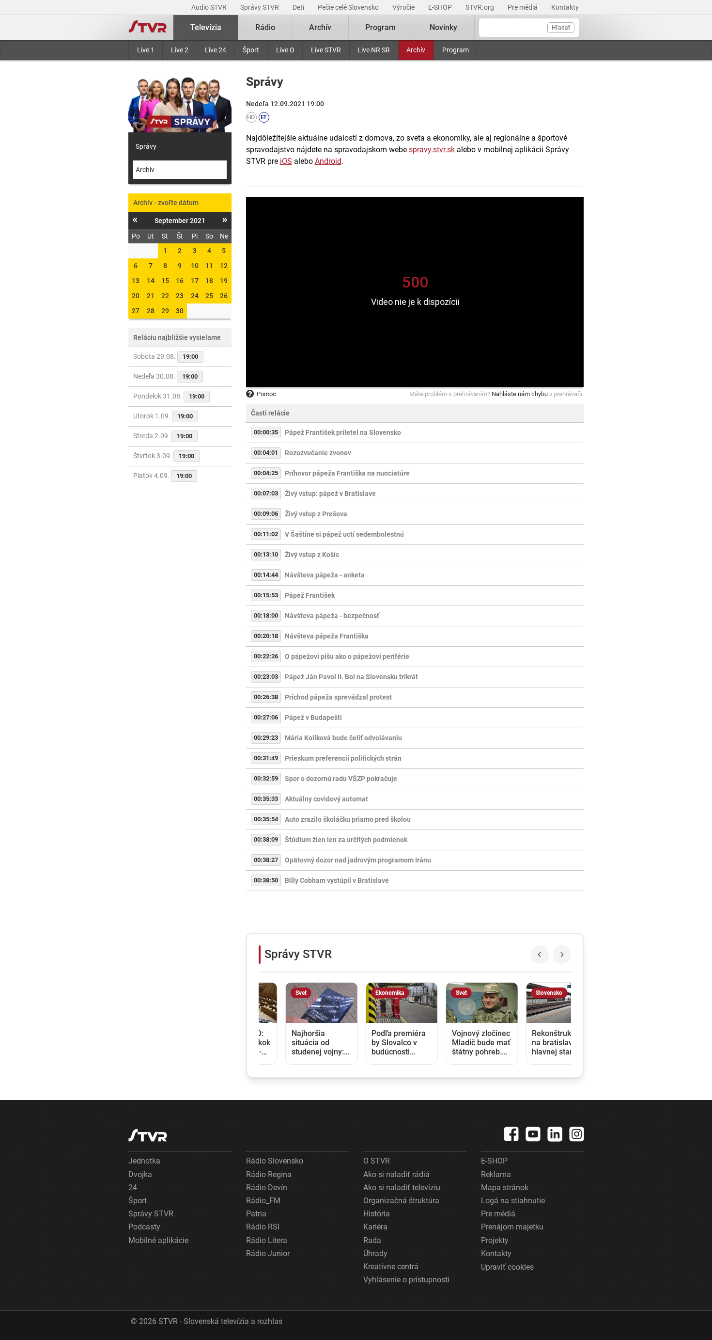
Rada (372, 1240)
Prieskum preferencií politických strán (343, 758)
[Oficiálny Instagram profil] (577, 1134)
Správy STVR (260, 7)
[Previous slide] (539, 954)
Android (328, 161)
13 (135, 281)
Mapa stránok (504, 1187)
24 (195, 296)
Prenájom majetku (512, 1226)
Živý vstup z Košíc (312, 554)
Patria (256, 1213)
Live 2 (179, 50)
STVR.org (480, 7)
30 (180, 311)
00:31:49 (266, 758)
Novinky (443, 27)
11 (209, 266)
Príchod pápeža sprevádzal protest (338, 697)
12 (224, 266)
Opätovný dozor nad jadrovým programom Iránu (358, 860)
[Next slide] (562, 954)
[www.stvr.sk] (147, 1135)
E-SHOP (440, 7)
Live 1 (146, 50)
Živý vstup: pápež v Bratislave (330, 493)
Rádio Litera (266, 1240)
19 (224, 281)
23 (180, 296)
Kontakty (565, 7)
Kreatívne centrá (390, 1266)
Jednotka (144, 1160)
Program (455, 50)
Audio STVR (209, 7)
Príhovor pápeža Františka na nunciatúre (347, 473)
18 (209, 281)
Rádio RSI (262, 1226)
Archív (415, 50)
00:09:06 (266, 513)
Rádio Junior (268, 1253)
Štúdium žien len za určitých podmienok (346, 840)
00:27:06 (266, 717)
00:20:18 (266, 635)
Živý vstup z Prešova (316, 514)
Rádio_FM (263, 1200)
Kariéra (375, 1226)
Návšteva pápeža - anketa (325, 575)
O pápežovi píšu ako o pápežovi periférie (347, 656)
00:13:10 (266, 554)
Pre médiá (523, 7)
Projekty (495, 1240)
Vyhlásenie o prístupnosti (406, 1279)
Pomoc (266, 394)
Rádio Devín (266, 1187)
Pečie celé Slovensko (349, 7)
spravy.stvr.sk (432, 149)
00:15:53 (266, 595)
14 (151, 281)
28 (151, 311)
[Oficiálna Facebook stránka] (511, 1134)
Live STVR (326, 50)
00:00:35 (266, 432)
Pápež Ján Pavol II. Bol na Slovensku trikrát (351, 677)
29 (165, 311)
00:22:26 (266, 656)
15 (165, 281)
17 (195, 281)
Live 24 (215, 50)
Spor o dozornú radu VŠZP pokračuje (341, 778)
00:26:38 (266, 697)
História (376, 1213)
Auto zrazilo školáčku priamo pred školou (348, 819)
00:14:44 (266, 574)
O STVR (376, 1160)
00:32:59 (266, 778)
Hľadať (561, 27)
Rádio (265, 27)
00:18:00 (266, 615)
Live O (285, 50)
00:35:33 (266, 798)
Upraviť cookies (507, 1267)
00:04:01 (266, 452)
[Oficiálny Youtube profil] (533, 1134)
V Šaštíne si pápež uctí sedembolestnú (344, 534)
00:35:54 (266, 819)
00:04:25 (266, 473)
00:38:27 (266, 859)
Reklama (496, 1174)
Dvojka (140, 1174)
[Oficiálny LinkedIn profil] (555, 1134)
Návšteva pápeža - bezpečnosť (332, 616)
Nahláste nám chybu (520, 394)
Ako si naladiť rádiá (396, 1174)
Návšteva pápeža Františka (327, 636)
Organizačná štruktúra (401, 1200)
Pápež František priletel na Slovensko (343, 432)
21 (151, 296)
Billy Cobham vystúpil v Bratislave (337, 880)
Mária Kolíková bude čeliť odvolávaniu (343, 738)
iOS (286, 161)
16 (180, 281)
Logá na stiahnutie (513, 1200)
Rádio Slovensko (274, 1160)
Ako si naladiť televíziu (401, 1187)
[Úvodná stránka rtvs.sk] (147, 27)
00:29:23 (266, 737)
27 (135, 311)
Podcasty (144, 1226)
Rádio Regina (269, 1174)
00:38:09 (266, 839)
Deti (299, 7)
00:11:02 (266, 534)
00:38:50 (266, 880)
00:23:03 (266, 676)
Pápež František (310, 595)
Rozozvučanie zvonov (318, 453)
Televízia (205, 27)
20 (135, 296)
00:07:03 (266, 493)
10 (195, 266)
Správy (146, 146)
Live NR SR (373, 50)
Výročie (404, 7)
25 (209, 296)
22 (165, 296)
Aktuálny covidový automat (326, 799)
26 (224, 296)
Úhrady (375, 1253)
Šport (251, 50)
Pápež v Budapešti (313, 717)
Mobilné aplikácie (158, 1240)
